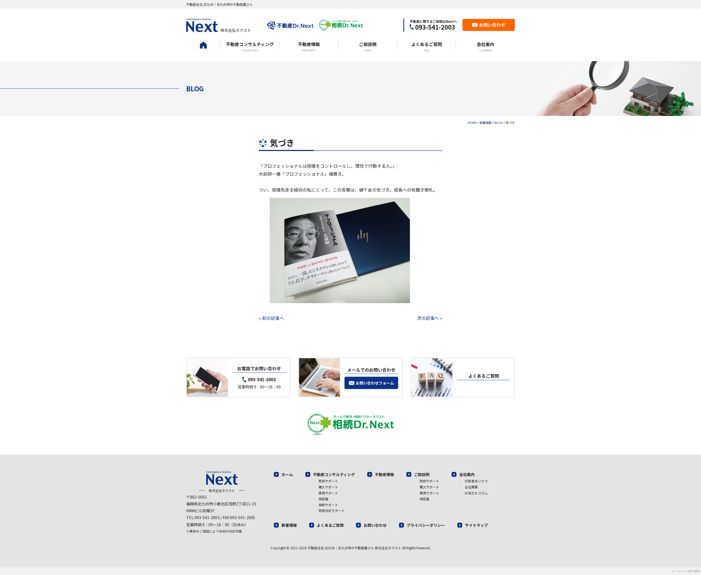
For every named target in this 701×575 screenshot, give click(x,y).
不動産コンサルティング (250, 47)
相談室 (323, 498)
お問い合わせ (375, 525)
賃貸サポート (328, 493)
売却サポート (328, 481)
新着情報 (289, 525)
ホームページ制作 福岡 (686, 571)
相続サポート (328, 504)
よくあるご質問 (426, 47)
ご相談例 (368, 47)
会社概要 (471, 487)
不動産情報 (309, 47)
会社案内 (485, 47)
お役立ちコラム (476, 493)
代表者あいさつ (476, 481)
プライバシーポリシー (426, 525)
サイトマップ (476, 525)
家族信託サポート (331, 510)
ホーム (203, 50)
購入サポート (328, 487)
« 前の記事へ (271, 318)
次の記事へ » (429, 318)
